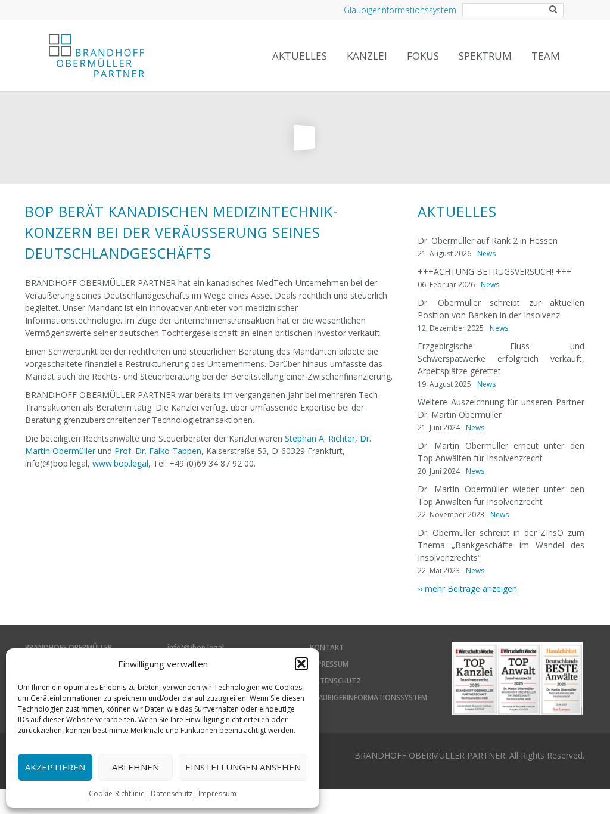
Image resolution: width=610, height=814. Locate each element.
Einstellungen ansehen (243, 767)
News (486, 253)
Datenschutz (171, 793)
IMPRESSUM (329, 664)
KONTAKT (327, 647)
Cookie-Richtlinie (117, 793)
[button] (301, 664)
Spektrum (485, 56)
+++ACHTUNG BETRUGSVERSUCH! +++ (495, 271)
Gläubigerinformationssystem (400, 9)
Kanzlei (367, 56)
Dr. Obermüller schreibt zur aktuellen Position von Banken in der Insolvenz (501, 309)
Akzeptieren (55, 767)
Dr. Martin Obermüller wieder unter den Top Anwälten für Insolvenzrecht (501, 495)
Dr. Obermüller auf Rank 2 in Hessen (488, 240)
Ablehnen (135, 767)
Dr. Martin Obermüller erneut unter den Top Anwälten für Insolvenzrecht (501, 452)
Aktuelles (299, 56)
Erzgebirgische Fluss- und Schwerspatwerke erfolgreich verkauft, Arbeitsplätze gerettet (501, 358)
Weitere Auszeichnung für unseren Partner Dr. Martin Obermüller (501, 408)
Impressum (217, 793)
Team (545, 56)
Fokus (423, 56)
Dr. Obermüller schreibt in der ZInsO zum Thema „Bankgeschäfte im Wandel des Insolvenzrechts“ (501, 545)
